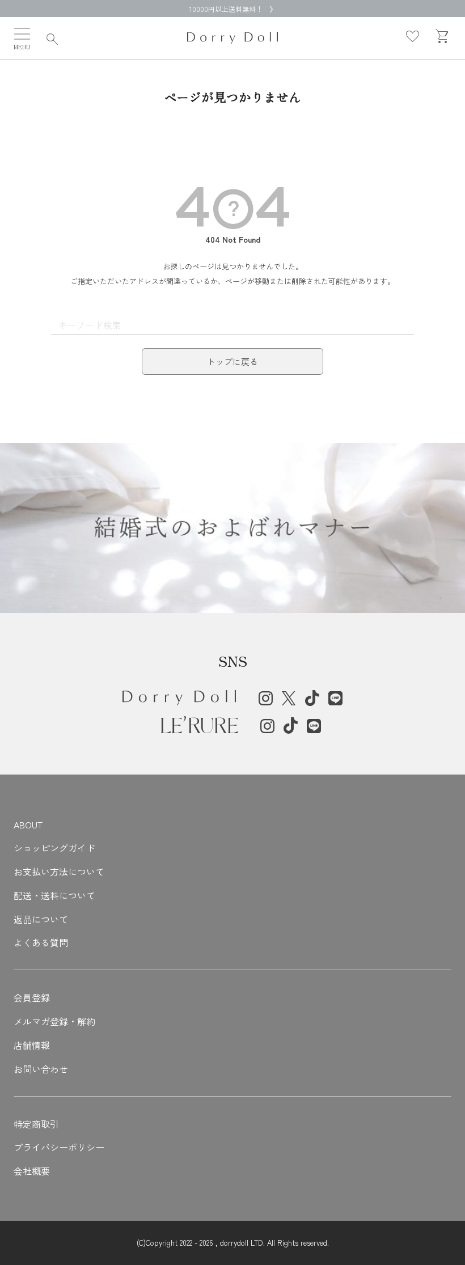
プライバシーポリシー (59, 1147)
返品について (41, 919)
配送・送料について (54, 895)
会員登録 (32, 997)
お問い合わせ (41, 1069)
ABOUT (28, 824)
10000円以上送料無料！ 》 (232, 9)
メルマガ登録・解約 (54, 1021)
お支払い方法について (59, 871)
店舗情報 (32, 1045)
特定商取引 (36, 1124)
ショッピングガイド (54, 847)
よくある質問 (41, 942)
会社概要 (32, 1171)
